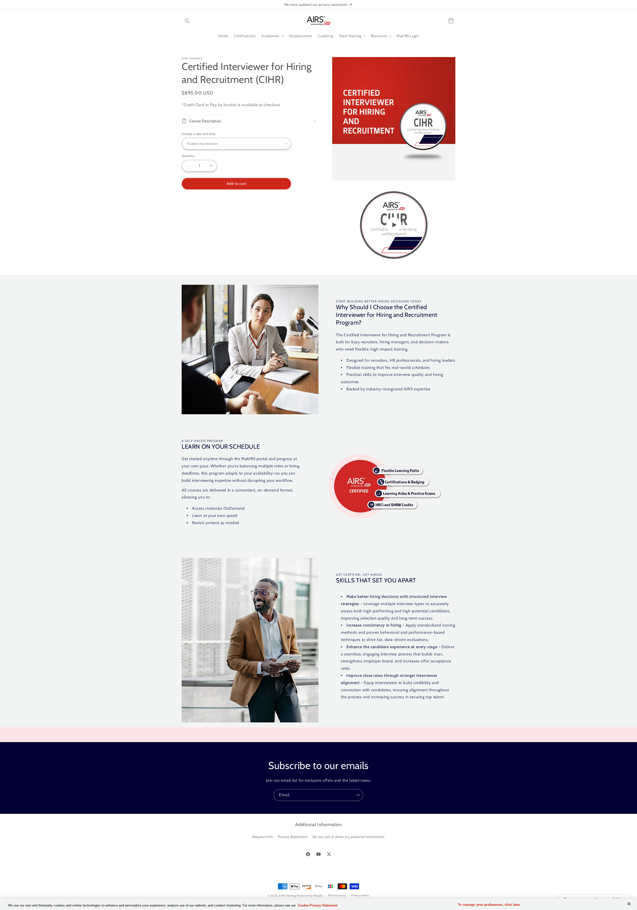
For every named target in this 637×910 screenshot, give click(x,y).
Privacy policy (360, 895)
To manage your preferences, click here (489, 905)
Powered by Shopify (310, 895)
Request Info (262, 837)
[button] (187, 20)
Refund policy (337, 895)
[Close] (629, 903)
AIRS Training (287, 895)
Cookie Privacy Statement (317, 905)
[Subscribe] (357, 795)
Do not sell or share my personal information (349, 837)
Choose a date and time (199, 134)
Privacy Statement (293, 837)
